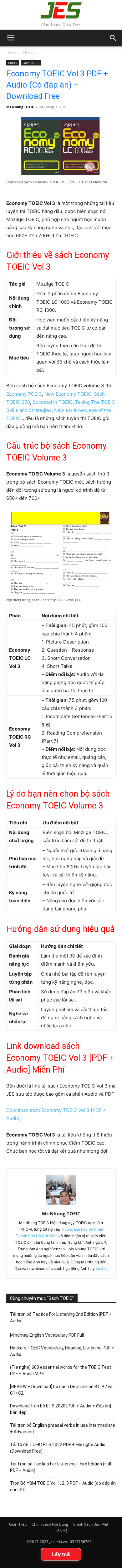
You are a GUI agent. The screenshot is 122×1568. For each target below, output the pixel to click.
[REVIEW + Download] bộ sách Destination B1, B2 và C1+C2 (61, 1390)
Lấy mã (61, 1554)
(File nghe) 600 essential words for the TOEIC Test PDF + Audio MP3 (60, 1370)
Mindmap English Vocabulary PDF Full (47, 1335)
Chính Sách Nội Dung (50, 1524)
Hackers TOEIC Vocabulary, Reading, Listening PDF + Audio (62, 1351)
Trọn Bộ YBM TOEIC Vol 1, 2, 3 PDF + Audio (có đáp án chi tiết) (63, 1486)
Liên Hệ (61, 1530)
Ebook (28, 52)
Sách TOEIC (31, 62)
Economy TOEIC (24, 394)
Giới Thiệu (18, 1524)
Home (11, 52)
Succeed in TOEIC (53, 402)
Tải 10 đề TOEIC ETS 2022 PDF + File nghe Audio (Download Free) (57, 1448)
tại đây (102, 1268)
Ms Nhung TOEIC (20, 106)
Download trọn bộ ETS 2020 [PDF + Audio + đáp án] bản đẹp (60, 1409)
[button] (113, 38)
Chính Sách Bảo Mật (90, 1524)
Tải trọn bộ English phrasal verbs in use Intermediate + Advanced (62, 1428)
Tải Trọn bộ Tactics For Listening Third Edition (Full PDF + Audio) (60, 1467)
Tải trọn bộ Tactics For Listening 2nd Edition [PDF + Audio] (61, 1317)
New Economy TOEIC (67, 394)
